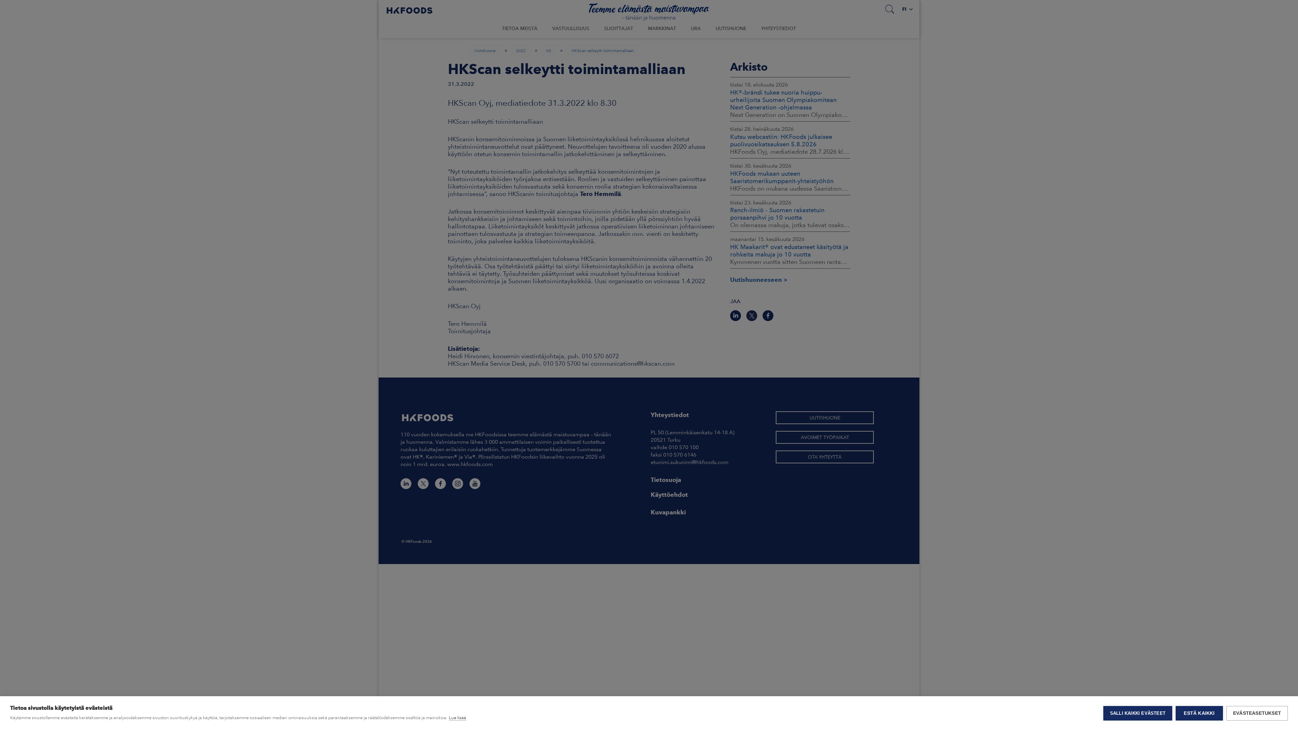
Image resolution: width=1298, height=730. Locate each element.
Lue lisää (457, 717)
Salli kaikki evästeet (1137, 713)
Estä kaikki (1199, 713)
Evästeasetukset (1257, 713)
